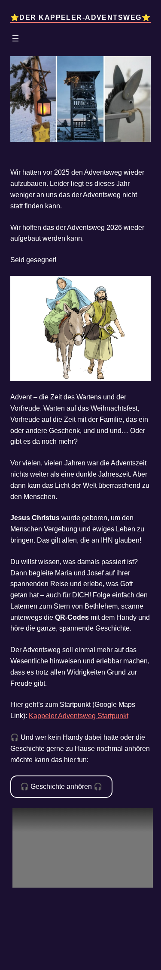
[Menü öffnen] (15, 38)
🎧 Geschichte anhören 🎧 (61, 786)
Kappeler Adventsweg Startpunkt (78, 715)
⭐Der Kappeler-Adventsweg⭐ (80, 17)
